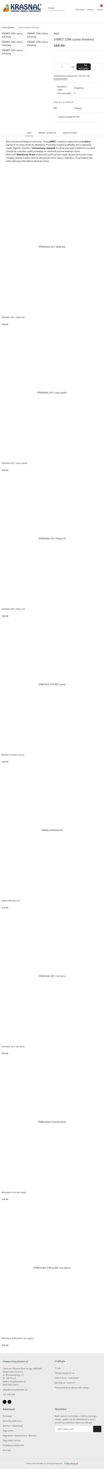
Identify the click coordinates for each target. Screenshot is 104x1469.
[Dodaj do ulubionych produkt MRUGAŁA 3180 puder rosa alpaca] (99, 1204)
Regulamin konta (11, 1440)
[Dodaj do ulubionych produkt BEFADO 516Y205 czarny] (99, 621)
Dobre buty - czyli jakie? (67, 1377)
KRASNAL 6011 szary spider (14, 463)
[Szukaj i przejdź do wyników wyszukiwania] (63, 8)
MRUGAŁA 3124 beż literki (14, 1192)
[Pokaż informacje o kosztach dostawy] (78, 93)
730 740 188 (9, 1394)
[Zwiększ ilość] (68, 67)
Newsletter (61, 1409)
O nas (58, 1368)
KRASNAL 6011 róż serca (13, 1046)
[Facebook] (4, 1402)
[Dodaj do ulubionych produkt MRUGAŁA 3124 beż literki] (99, 1058)
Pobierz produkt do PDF (68, 117)
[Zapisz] (97, 1429)
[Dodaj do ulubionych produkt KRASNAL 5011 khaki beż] (99, 183)
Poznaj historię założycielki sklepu (72, 1387)
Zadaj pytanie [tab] (70, 133)
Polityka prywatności (13, 1445)
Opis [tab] (29, 133)
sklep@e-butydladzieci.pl (15, 1389)
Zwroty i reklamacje (13, 1425)
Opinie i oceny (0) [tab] (47, 133)
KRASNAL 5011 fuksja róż (13, 609)
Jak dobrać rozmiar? (65, 1382)
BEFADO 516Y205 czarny (13, 755)
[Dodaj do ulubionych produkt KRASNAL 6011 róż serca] (99, 912)
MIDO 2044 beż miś (11, 900)
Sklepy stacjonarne (64, 1372)
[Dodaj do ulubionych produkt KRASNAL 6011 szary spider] (99, 329)
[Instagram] (9, 1402)
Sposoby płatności (12, 1420)
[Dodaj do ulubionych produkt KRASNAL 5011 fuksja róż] (99, 475)
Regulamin (8, 1430)
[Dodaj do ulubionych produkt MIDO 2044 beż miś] (99, 766)
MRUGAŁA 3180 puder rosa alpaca (18, 1338)
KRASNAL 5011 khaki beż (13, 317)
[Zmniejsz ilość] (56, 67)
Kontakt (7, 1450)
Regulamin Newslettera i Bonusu (20, 1435)
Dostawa (7, 1416)
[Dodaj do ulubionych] (97, 66)
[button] (13, 35)
